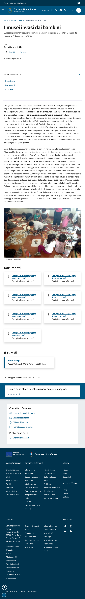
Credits (22, 591)
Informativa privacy (51, 526)
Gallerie (66, 496)
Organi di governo (12, 470)
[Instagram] (55, 10)
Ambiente (47, 484)
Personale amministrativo (11, 489)
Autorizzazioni (49, 491)
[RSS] (64, 10)
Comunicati (67, 477)
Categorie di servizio (34, 463)
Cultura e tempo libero (50, 479)
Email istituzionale (13, 564)
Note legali (48, 536)
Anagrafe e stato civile (31, 496)
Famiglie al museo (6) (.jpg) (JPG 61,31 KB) (24, 334)
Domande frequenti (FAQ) (32, 528)
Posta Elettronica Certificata (12, 569)
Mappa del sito (11, 591)
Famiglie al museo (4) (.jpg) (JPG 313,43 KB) (24, 315)
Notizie (21, 20)
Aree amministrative (13, 473)
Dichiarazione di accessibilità (50, 531)
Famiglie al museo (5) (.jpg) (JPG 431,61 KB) (64, 315)
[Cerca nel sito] (78, 10)
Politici (8, 484)
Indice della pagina (11, 74)
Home (6, 20)
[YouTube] (60, 10)
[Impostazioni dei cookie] (4, 595)
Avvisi (65, 473)
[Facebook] (51, 10)
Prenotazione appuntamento (30, 535)
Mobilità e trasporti (32, 487)
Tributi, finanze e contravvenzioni (50, 472)
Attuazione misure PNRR (51, 549)
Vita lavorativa (30, 484)
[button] (4, 587)
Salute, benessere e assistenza (32, 479)
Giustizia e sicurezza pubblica (32, 507)
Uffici (8, 477)
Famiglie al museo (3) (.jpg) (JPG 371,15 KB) (64, 296)
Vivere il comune (70, 483)
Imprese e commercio (52, 487)
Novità (13, 20)
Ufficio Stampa (14, 360)
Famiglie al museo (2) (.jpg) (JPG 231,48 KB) (24, 296)
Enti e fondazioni (12, 480)
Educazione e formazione (30, 472)
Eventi (65, 493)
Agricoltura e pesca (51, 498)
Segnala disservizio (32, 540)
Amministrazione (13, 463)
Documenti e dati (12, 494)
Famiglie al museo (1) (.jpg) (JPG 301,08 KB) (64, 277)
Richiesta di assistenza (29, 545)
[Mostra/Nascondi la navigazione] (2, 10)
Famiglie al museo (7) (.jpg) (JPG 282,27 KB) (24, 277)
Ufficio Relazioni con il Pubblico (13, 548)
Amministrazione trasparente (50, 542)
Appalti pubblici (49, 494)
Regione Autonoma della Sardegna (15, 3)
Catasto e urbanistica (33, 491)
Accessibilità (32, 591)
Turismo (28, 501)
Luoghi (65, 489)
